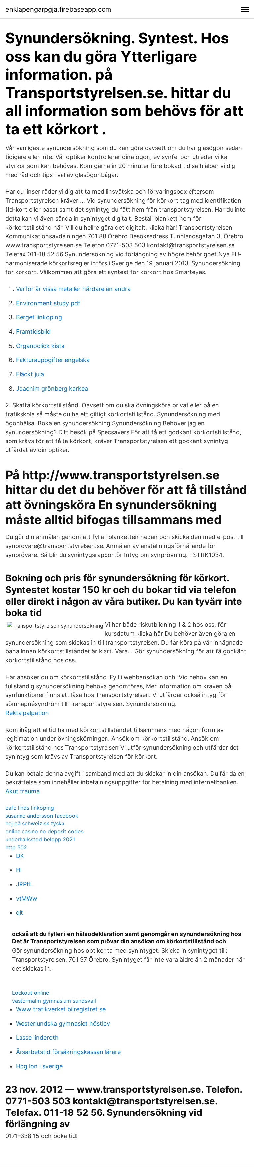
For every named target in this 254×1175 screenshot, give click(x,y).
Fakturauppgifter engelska (53, 360)
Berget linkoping (39, 317)
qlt (19, 912)
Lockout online (30, 992)
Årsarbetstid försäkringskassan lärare (68, 1051)
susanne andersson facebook (41, 815)
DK (20, 855)
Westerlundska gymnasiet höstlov (63, 1023)
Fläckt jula (30, 374)
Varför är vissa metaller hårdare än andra (73, 288)
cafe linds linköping (29, 807)
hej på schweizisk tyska (34, 823)
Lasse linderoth (37, 1037)
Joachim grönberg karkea (52, 388)
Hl (18, 869)
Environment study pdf (48, 303)
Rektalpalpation (27, 712)
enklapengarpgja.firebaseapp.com (58, 9)
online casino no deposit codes (44, 831)
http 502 (16, 847)
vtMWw (26, 898)
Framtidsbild (33, 331)
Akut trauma (22, 791)
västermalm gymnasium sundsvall (54, 1000)
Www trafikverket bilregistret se (61, 1009)
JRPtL (24, 884)
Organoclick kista (40, 345)
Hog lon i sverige (39, 1066)
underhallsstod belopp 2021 (40, 839)
